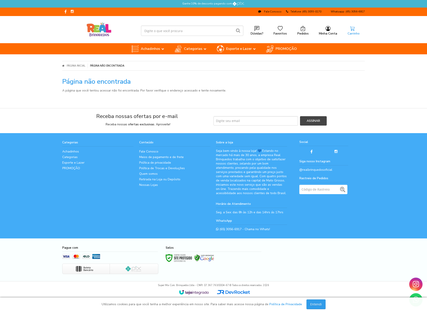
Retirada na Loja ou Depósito (159, 179)
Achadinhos (70, 151)
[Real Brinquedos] (98, 28)
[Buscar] (238, 31)
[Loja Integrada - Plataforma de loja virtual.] (194, 292)
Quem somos (148, 174)
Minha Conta (328, 33)
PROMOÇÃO (71, 168)
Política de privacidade (155, 163)
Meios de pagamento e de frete (161, 157)
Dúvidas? (257, 33)
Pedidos (303, 33)
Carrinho (354, 33)
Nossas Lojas (148, 185)
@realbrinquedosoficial (315, 170)
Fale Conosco (272, 11)
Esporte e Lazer (73, 163)
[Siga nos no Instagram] (72, 12)
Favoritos (280, 33)
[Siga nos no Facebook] (65, 12)
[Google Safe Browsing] (204, 258)
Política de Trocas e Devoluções (162, 168)
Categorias (70, 157)
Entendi (316, 304)
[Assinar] (313, 121)
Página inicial (76, 65)
